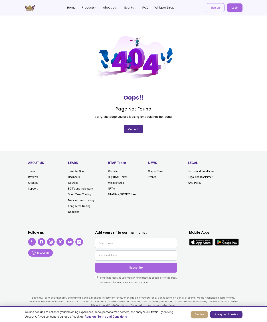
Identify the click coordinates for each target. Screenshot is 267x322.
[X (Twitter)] (60, 242)
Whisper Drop (164, 7)
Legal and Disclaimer (200, 177)
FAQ (145, 7)
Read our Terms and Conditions (106, 316)
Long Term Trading (79, 206)
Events (129, 7)
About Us (109, 7)
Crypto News (155, 171)
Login (234, 7)
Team (31, 171)
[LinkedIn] (79, 242)
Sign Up (215, 7)
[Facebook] (41, 242)
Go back (133, 129)
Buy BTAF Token (118, 177)
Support (33, 188)
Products (88, 7)
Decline (199, 314)
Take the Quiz (76, 171)
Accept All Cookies (226, 314)
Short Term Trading (79, 194)
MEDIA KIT (43, 252)
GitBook (33, 182)
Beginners (74, 177)
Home (71, 7)
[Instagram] (51, 242)
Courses (73, 182)
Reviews (33, 177)
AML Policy (194, 182)
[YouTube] (70, 242)
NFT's (111, 188)
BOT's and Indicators (80, 188)
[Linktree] (32, 242)
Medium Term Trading (81, 200)
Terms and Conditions (201, 171)
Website (113, 171)
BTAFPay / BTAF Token (122, 194)
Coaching (73, 212)
